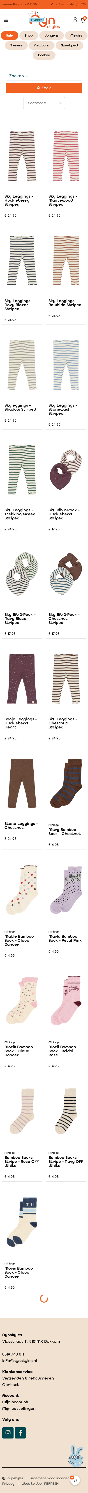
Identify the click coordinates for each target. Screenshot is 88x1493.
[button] (6, 20)
